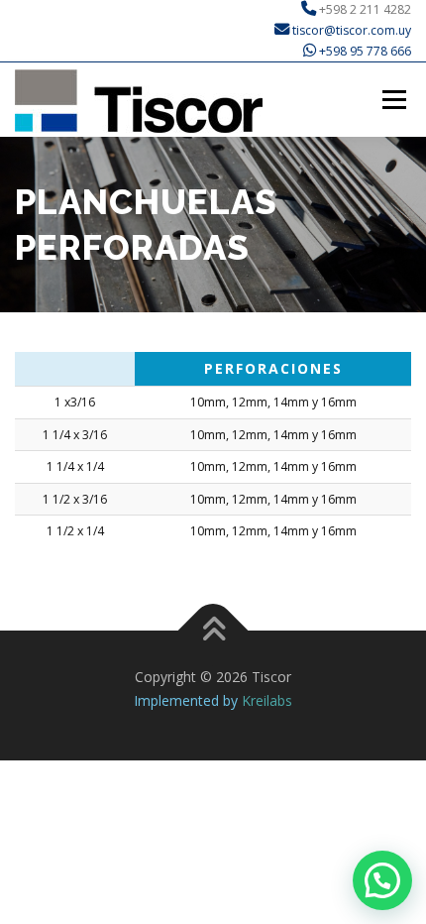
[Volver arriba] (213, 630)
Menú (392, 99)
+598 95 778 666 (365, 51)
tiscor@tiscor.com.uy (350, 30)
